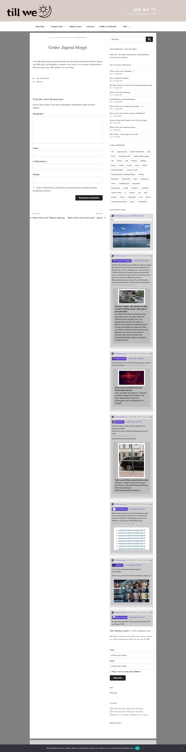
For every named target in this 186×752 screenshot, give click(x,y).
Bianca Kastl (120, 359)
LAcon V (118, 565)
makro (113, 183)
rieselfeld (145, 188)
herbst (144, 165)
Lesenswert (90, 26)
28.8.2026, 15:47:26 (134, 422)
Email (112, 660)
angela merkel (122, 151)
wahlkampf (132, 197)
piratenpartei (115, 188)
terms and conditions (132, 671)
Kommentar (39, 113)
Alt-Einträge (43, 78)
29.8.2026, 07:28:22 (141, 261)
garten (113, 165)
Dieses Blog (40, 26)
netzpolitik (136, 183)
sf (125, 192)
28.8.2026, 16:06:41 (136, 359)
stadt (145, 192)
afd (112, 151)
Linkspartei (145, 179)
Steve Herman (120, 617)
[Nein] (183, 748)
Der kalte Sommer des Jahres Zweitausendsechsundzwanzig (131, 85)
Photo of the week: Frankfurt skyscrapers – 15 (126, 106)
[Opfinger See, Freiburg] (119, 714)
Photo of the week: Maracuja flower (123, 127)
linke (135, 179)
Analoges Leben (57, 26)
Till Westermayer (78, 37)
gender (121, 165)
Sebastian (119, 422)
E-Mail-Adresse (40, 161)
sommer (132, 192)
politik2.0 (134, 188)
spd (139, 192)
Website (36, 174)
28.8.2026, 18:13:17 (137, 617)
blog (148, 151)
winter (132, 201)
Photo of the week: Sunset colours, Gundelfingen (127, 113)
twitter (122, 197)
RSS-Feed (113, 693)
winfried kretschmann (119, 201)
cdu (112, 160)
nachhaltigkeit (124, 183)
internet (141, 174)
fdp (126, 160)
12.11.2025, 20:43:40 (133, 565)
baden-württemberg (137, 151)
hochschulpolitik (117, 170)
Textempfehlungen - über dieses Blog (123, 49)
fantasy (119, 160)
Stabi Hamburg (121, 509)
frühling (143, 160)
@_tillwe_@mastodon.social (140, 631)
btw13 (113, 156)
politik (125, 188)
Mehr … (126, 26)
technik (113, 197)
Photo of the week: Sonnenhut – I (122, 71)
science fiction (116, 192)
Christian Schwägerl (122, 261)
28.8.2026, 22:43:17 (138, 509)
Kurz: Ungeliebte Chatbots (119, 78)
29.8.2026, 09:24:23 (136, 216)
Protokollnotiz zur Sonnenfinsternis (122, 99)
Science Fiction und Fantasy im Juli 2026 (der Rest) (128, 120)
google (129, 165)
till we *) (144, 9)
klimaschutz (126, 179)
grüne (39, 82)
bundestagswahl (124, 156)
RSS (148, 639)
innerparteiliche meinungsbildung (123, 174)
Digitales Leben (75, 26)
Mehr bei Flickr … (116, 723)
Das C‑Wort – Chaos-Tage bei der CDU (124, 134)
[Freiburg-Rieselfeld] (118, 708)
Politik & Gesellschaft (107, 26)
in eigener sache (132, 170)
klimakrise (115, 179)
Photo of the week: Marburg (120, 92)
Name (36, 148)
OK (137, 748)
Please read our (126, 671)
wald (140, 197)
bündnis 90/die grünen (141, 156)
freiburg (134, 160)
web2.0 (148, 197)
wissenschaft (142, 201)
